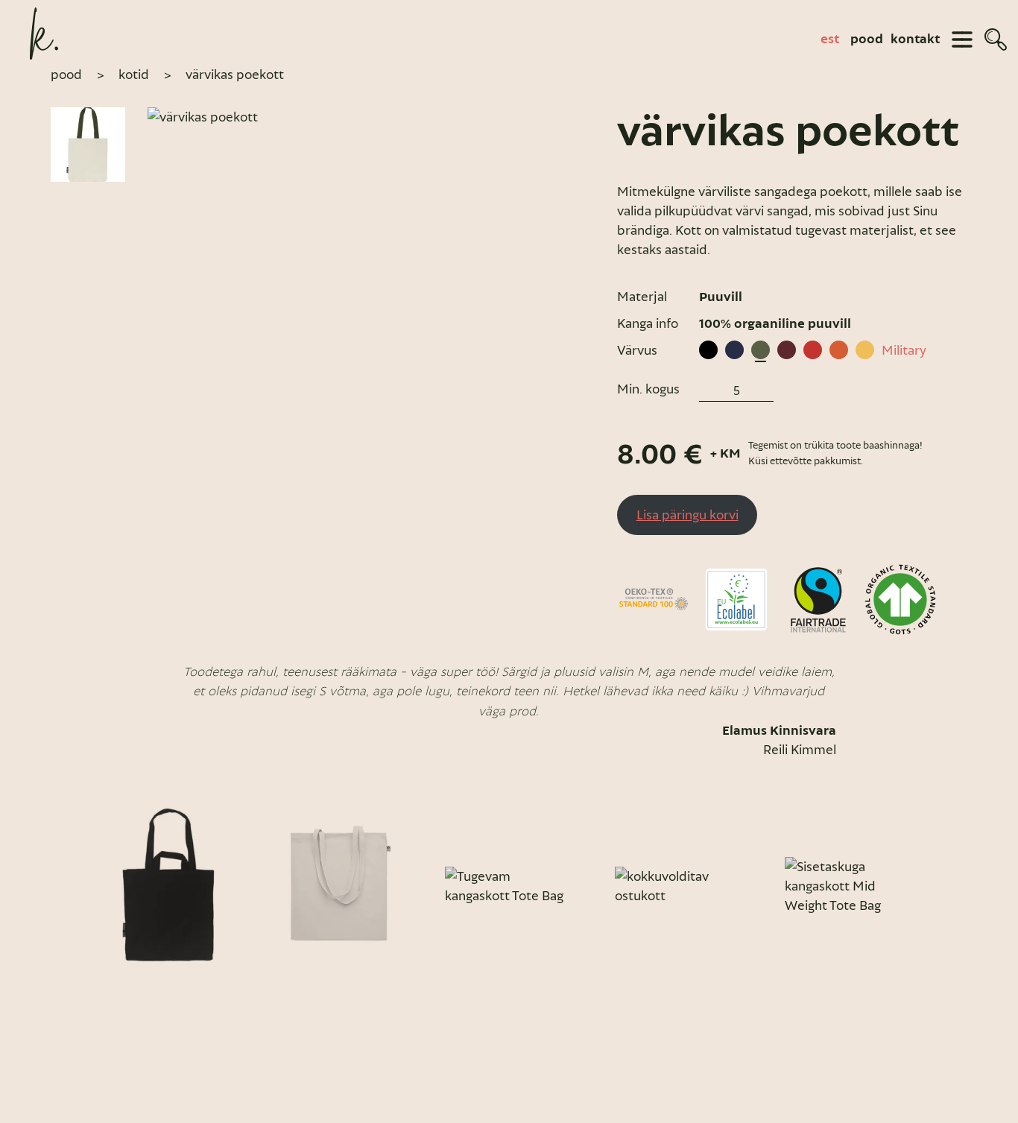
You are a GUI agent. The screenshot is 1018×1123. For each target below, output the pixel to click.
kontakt (915, 39)
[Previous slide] (67, 886)
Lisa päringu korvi (687, 514)
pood (866, 39)
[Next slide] (951, 886)
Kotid (133, 74)
